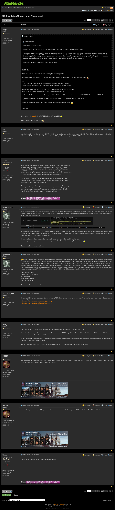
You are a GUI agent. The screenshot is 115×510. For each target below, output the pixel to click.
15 (107, 20)
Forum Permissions (108, 500)
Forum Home (7, 7)
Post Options (88, 29)
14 (104, 20)
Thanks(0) (97, 29)
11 (96, 20)
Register (105, 10)
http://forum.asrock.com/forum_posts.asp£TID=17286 (37, 302)
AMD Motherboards (28, 7)
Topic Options (109, 25)
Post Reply (6, 20)
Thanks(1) (97, 160)
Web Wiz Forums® (59, 504)
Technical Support (17, 7)
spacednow (7, 207)
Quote (105, 29)
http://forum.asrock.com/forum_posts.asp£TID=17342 (37, 304)
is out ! (34, 116)
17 (110, 20)
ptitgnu (5, 30)
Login (111, 10)
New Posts (107, 7)
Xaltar (5, 161)
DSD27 (5, 356)
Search (92, 10)
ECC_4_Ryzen (8, 294)
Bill (4, 130)
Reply (111, 29)
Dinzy (4, 325)
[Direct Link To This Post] (21, 29)
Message (23, 24)
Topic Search (98, 25)
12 (99, 20)
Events (98, 10)
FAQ (85, 10)
